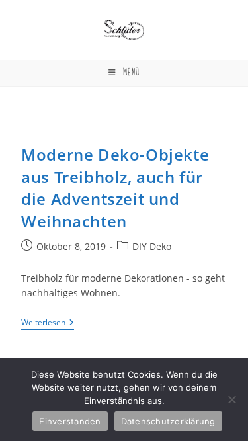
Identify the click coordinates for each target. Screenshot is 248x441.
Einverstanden (70, 421)
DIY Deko (151, 246)
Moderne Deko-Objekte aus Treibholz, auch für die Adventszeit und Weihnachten (115, 187)
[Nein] (231, 399)
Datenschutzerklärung (168, 421)
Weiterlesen (47, 323)
